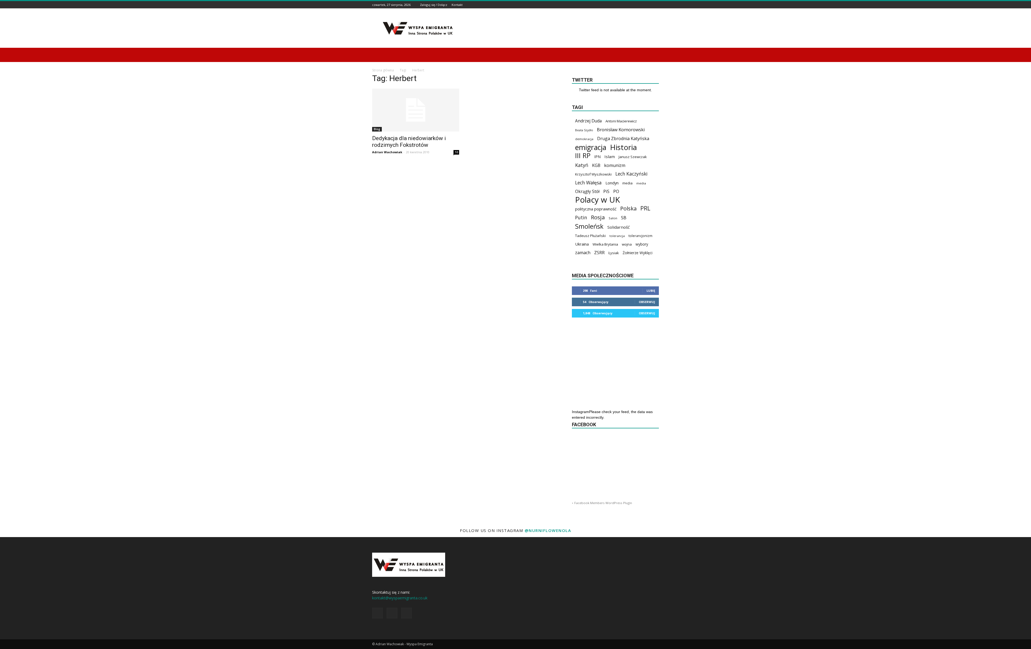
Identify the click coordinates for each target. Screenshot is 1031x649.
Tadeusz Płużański (590, 235)
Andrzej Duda (588, 121)
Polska (628, 208)
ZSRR (599, 253)
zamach (582, 253)
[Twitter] (656, 4)
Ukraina (582, 244)
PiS (606, 191)
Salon (613, 218)
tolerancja (617, 236)
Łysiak (613, 252)
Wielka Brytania (605, 244)
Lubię (651, 291)
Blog (377, 129)
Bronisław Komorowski (621, 129)
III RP (582, 155)
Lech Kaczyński (631, 174)
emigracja (590, 147)
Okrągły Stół (587, 191)
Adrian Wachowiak (387, 152)
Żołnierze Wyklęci (637, 252)
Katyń (581, 165)
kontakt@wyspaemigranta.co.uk (399, 597)
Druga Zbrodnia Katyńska (623, 138)
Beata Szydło (584, 130)
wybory (642, 244)
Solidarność (618, 227)
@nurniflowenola (548, 530)
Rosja (598, 217)
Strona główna (383, 70)
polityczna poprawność (595, 209)
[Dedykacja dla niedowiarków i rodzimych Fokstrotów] (415, 110)
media (627, 183)
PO (616, 191)
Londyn (612, 182)
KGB (596, 165)
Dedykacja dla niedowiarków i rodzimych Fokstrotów (409, 141)
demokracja (584, 139)
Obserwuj (647, 302)
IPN (597, 156)
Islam (609, 156)
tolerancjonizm (640, 236)
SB (623, 217)
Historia (623, 147)
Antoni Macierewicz (621, 121)
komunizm (614, 165)
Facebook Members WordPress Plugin (603, 503)
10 (456, 152)
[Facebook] (642, 4)
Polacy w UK (597, 200)
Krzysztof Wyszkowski (593, 174)
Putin (581, 217)
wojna (627, 244)
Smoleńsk (589, 226)
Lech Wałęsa (588, 182)
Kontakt (457, 5)
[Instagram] (649, 4)
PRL (645, 208)
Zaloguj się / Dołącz (433, 5)
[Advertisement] (561, 28)
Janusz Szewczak (633, 156)
